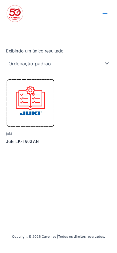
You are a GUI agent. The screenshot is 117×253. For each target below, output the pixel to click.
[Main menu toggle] (105, 13)
